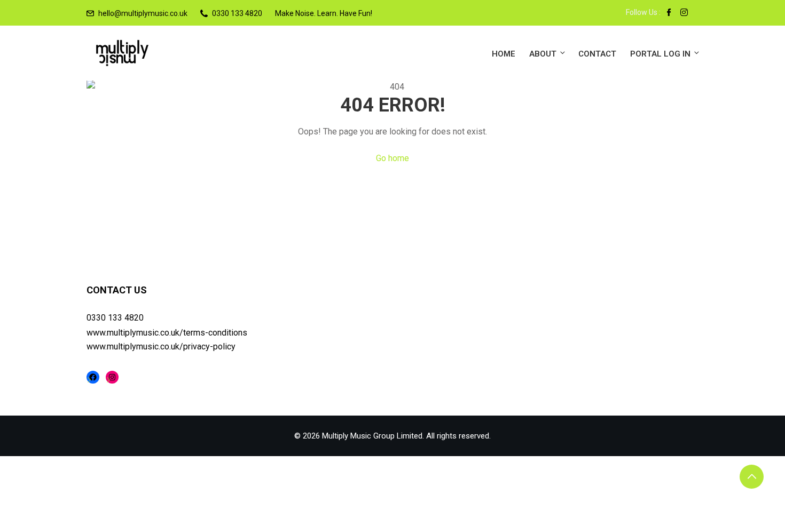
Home (503, 54)
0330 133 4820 (115, 318)
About (542, 54)
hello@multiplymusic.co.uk (142, 13)
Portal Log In (660, 54)
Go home (392, 158)
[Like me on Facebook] (669, 13)
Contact (597, 54)
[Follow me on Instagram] (684, 13)
